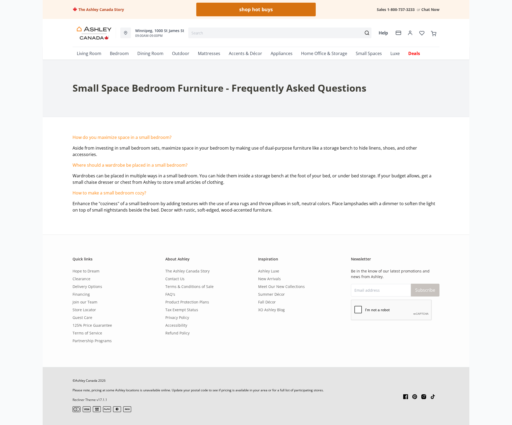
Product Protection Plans (187, 302)
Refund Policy (177, 333)
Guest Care (82, 317)
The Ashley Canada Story (100, 9)
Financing (81, 294)
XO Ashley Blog (271, 309)
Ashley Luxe (268, 271)
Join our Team (85, 302)
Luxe (395, 53)
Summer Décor (271, 294)
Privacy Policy (177, 317)
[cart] (433, 32)
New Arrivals (269, 278)
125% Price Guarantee (92, 325)
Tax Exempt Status (181, 309)
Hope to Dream (86, 271)
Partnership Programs (92, 340)
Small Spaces (369, 53)
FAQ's (170, 294)
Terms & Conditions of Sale (189, 286)
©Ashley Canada (85, 380)
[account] (410, 33)
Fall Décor (267, 302)
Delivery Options (87, 286)
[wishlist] (422, 33)
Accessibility (176, 325)
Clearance (81, 278)
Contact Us (175, 278)
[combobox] (279, 33)
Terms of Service (87, 333)
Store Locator (84, 309)
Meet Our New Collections (281, 286)
